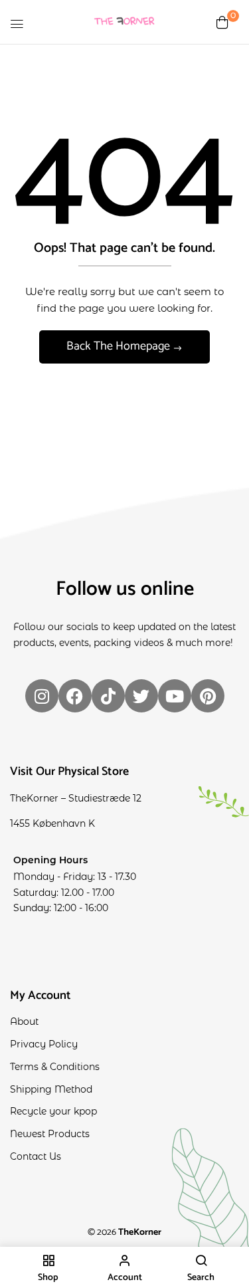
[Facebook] (75, 695)
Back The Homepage (119, 346)
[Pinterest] (207, 695)
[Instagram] (41, 695)
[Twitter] (141, 695)
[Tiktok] (108, 695)
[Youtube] (174, 695)
